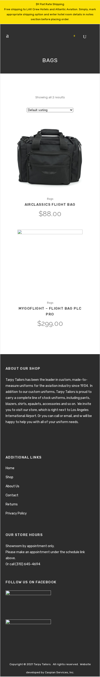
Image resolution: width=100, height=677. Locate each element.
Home (10, 468)
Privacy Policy (16, 513)
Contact (12, 495)
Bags (50, 198)
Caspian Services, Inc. (59, 672)
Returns (12, 504)
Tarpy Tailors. (42, 664)
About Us (12, 486)
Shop (9, 477)
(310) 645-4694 (27, 564)
